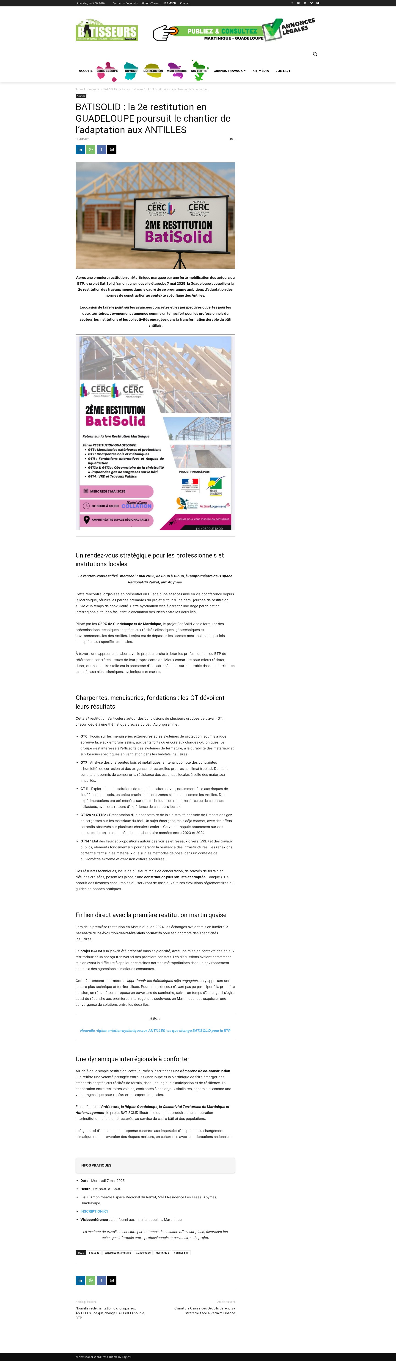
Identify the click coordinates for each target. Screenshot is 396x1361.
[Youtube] (317, 3)
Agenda (94, 89)
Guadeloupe (143, 1252)
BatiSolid (94, 1252)
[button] (314, 53)
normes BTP (181, 1252)
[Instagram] (298, 3)
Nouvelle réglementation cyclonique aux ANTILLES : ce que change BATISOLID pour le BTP (155, 1030)
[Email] (111, 149)
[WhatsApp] (90, 149)
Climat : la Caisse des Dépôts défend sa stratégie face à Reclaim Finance (204, 1310)
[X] (305, 3)
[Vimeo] (311, 3)
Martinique (162, 1252)
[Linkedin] (80, 149)
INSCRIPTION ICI (94, 1211)
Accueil (80, 89)
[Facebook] (292, 3)
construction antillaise (117, 1252)
